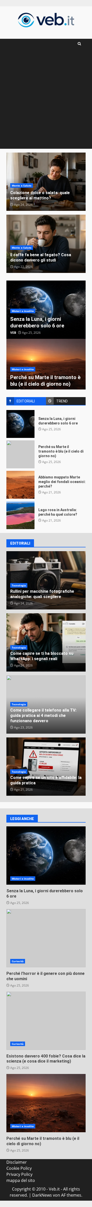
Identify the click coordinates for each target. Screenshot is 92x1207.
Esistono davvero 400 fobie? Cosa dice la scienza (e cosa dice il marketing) (46, 1021)
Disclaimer (16, 1162)
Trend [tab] (62, 401)
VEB (13, 332)
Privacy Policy (19, 1174)
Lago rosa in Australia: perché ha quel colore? (20, 515)
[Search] (79, 44)
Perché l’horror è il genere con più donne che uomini (46, 938)
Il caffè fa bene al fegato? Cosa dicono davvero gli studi (40, 257)
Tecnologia (19, 585)
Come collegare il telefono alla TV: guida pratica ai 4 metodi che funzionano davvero (43, 715)
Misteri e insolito (23, 311)
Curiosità (18, 961)
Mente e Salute (21, 185)
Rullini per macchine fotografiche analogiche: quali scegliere (42, 594)
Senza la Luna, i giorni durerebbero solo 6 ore (20, 424)
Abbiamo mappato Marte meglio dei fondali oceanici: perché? (20, 485)
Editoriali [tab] (26, 401)
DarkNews (42, 1195)
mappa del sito (20, 1180)
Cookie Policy (19, 1168)
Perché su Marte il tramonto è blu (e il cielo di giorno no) (20, 454)
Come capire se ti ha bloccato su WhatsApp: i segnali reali (41, 656)
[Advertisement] (46, 100)
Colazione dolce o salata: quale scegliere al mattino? (40, 195)
